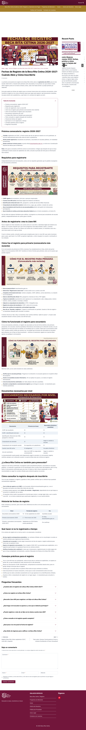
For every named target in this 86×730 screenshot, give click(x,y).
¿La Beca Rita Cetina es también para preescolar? (18, 115)
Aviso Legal (78, 7)
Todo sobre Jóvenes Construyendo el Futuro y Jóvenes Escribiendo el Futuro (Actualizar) (45, 639)
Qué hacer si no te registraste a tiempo (15, 120)
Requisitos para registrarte (12, 106)
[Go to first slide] (82, 65)
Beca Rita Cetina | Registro (37, 696)
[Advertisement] (43, 21)
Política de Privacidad (36, 10)
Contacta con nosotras (49, 10)
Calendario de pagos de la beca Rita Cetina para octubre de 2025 (73, 59)
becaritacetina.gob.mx (36, 143)
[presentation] (73, 48)
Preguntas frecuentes (11, 124)
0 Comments (4, 78)
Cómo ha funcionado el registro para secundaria (18, 111)
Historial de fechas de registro (13, 119)
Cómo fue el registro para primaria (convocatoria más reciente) (22, 110)
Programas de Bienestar (36, 700)
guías (6, 68)
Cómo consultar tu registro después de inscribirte (18, 117)
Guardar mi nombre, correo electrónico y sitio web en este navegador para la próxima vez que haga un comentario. (28, 677)
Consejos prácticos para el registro (14, 122)
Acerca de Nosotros (68, 7)
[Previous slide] (64, 65)
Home (3, 68)
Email (23, 672)
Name (4, 672)
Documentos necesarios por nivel (14, 113)
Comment (5, 654)
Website (43, 672)
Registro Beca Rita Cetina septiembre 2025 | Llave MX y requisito (14, 639)
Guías (31, 703)
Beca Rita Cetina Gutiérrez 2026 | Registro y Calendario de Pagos (22, 7)
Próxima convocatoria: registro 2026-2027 (16, 104)
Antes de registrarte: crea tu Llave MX (15, 108)
